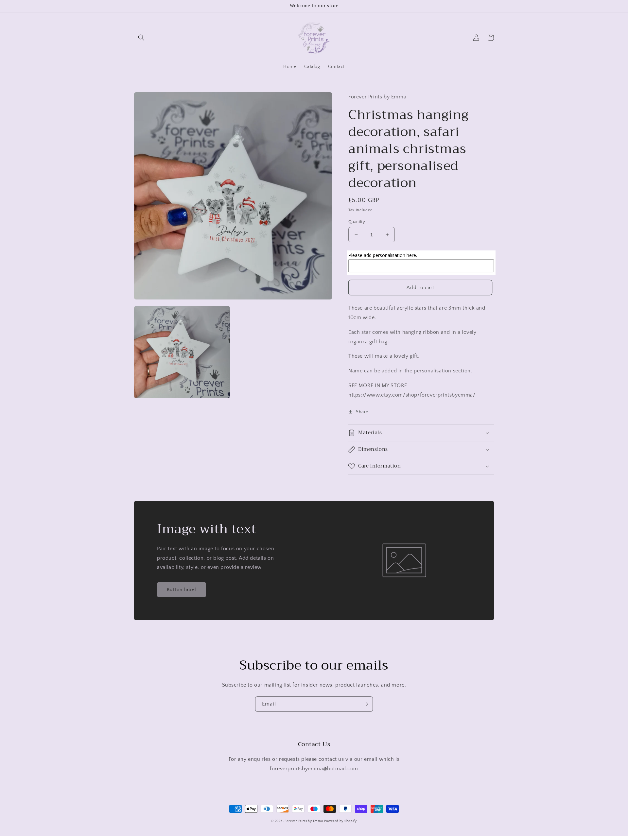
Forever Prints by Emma (304, 821)
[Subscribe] (365, 704)
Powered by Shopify (340, 821)
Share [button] (362, 412)
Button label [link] (181, 589)
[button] (141, 37)
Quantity (356, 221)
